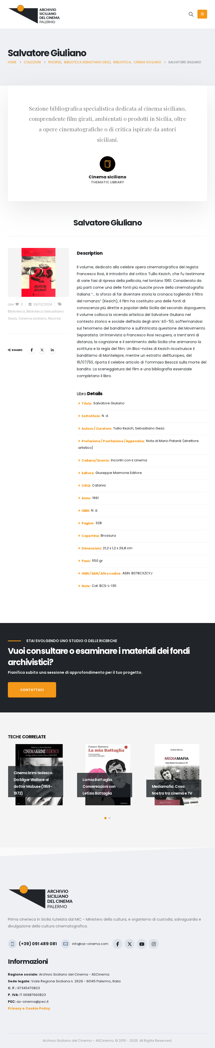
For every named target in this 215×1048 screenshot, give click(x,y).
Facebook (31, 350)
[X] (130, 944)
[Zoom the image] (40, 888)
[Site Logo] (34, 14)
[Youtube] (142, 944)
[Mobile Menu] (202, 14)
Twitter (42, 350)
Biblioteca (16, 311)
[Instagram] (154, 944)
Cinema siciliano (32, 318)
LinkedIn (52, 350)
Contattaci (32, 690)
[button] (191, 14)
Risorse (54, 318)
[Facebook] (117, 944)
